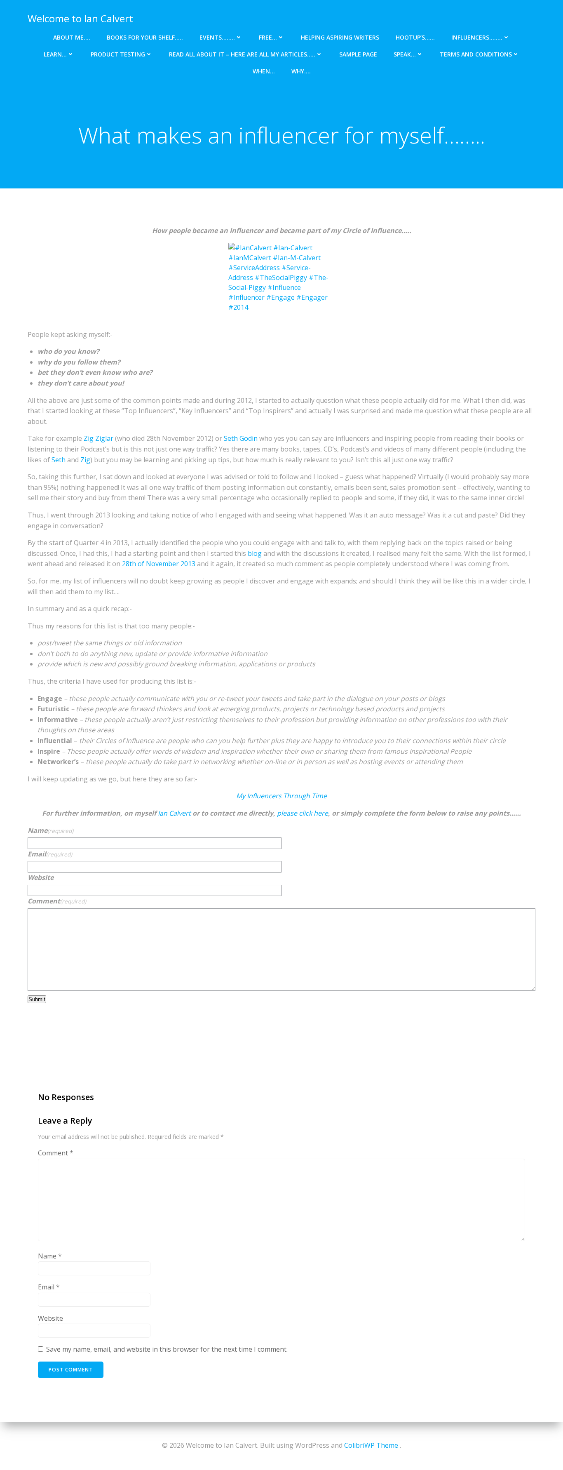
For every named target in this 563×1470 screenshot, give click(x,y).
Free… (268, 37)
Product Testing (118, 54)
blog (255, 553)
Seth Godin (241, 438)
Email (50, 853)
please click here (302, 813)
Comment (57, 901)
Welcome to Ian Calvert (80, 18)
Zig (85, 459)
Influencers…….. (476, 37)
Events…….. (217, 37)
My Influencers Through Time (281, 795)
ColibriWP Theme (371, 1445)
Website (41, 877)
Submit (36, 999)
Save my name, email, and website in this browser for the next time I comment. (167, 1349)
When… (264, 71)
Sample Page (358, 54)
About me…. (71, 37)
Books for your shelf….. (145, 37)
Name (50, 830)
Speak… (405, 54)
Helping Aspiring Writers (340, 37)
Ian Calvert (174, 813)
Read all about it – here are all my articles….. (242, 54)
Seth (59, 459)
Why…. (301, 71)
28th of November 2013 (158, 563)
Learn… (55, 54)
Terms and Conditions (476, 54)
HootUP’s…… (415, 37)
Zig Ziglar (98, 438)
